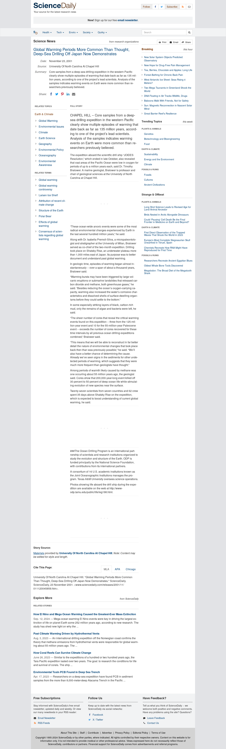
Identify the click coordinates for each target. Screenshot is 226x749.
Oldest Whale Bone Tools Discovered (163, 265)
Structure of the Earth (51, 210)
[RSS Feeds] (183, 6)
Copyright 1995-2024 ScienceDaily (54, 737)
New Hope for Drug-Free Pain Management (167, 65)
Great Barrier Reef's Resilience (160, 113)
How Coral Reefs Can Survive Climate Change (62, 653)
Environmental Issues (51, 126)
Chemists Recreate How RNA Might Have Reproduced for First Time (165, 249)
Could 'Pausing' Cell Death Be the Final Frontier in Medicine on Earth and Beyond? (166, 221)
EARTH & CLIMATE (151, 149)
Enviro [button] (72, 32)
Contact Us (153, 723)
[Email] (74, 94)
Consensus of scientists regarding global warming (51, 235)
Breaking (147, 49)
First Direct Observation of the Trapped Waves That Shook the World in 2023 (164, 234)
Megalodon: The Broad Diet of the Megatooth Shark (168, 272)
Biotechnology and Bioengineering (162, 138)
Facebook (98, 714)
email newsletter (128, 20)
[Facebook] (51, 94)
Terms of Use (158, 732)
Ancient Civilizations (154, 184)
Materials (38, 553)
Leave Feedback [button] (156, 718)
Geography (45, 144)
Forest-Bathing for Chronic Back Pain (163, 74)
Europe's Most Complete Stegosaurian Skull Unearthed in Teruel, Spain (167, 241)
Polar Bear (45, 216)
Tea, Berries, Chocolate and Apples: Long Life (168, 70)
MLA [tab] (106, 569)
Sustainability (151, 154)
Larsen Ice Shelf (48, 195)
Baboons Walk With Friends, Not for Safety (166, 100)
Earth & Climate (44, 114)
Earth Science (47, 138)
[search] (189, 32)
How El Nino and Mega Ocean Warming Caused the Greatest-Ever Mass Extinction (84, 614)
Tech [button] (59, 32)
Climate (43, 132)
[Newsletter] (189, 6)
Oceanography (47, 155)
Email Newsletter (46, 718)
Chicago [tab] (131, 569)
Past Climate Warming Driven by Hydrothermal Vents (66, 633)
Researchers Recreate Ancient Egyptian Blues (168, 260)
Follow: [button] (146, 6)
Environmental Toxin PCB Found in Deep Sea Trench (66, 672)
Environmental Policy (51, 150)
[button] (162, 42)
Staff (82, 732)
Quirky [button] (101, 32)
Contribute (93, 732)
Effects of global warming (48, 224)
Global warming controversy (48, 187)
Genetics (148, 133)
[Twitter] (57, 94)
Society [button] (87, 32)
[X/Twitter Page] (161, 6)
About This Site (69, 732)
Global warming (48, 180)
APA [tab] (117, 569)
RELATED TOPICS (43, 106)
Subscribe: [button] (172, 6)
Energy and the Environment (159, 159)
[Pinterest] (62, 94)
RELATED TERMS (43, 172)
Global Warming (48, 121)
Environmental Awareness (47, 163)
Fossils (147, 174)
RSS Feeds (44, 723)
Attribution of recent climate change (52, 202)
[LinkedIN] (68, 94)
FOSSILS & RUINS (150, 169)
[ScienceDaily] (54, 6)
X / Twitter (98, 719)
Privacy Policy (122, 732)
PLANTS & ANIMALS (151, 128)
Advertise (107, 732)
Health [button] (46, 32)
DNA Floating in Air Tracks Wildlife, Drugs (165, 95)
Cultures (148, 179)
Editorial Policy (140, 732)
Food (147, 144)
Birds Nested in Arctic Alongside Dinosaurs (166, 214)
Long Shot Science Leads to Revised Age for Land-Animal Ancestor (167, 208)
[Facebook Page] (155, 6)
